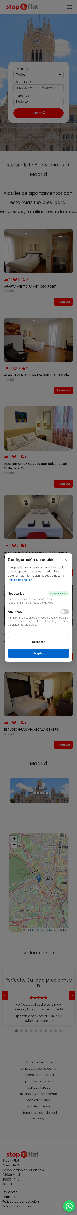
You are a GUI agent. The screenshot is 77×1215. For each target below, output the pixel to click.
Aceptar (38, 653)
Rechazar (38, 641)
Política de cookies (20, 579)
